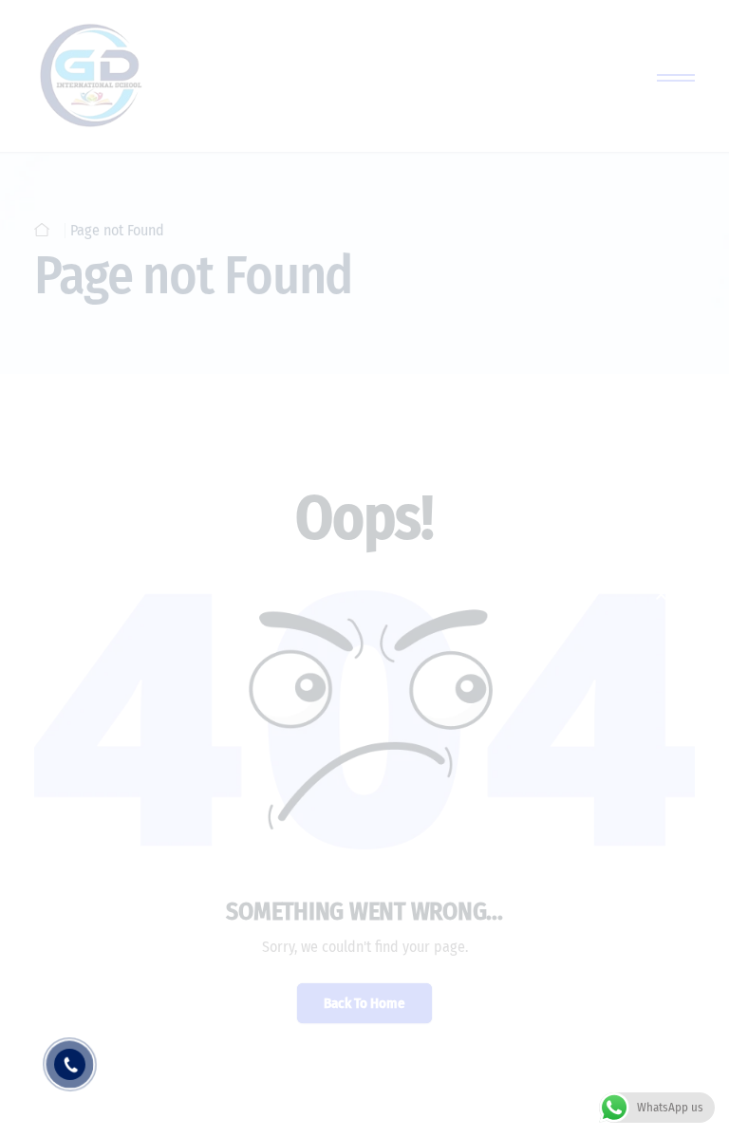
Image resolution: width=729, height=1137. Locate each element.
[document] (364, 568)
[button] (661, 594)
